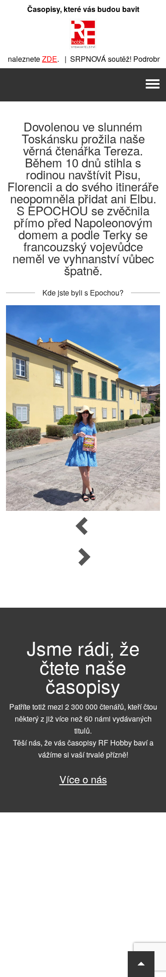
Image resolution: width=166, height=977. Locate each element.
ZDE (44, 58)
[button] (141, 964)
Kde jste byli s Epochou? (83, 292)
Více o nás (83, 779)
